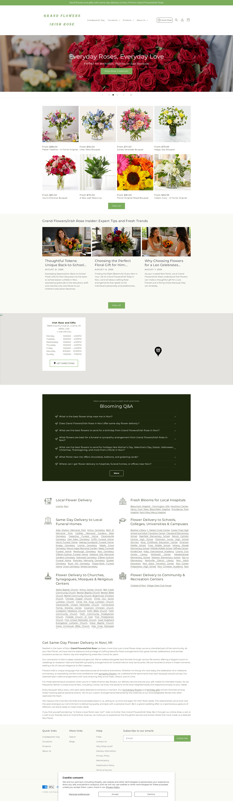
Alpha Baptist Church (67, 589)
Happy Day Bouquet (164, 149)
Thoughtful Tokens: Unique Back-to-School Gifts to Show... (64, 263)
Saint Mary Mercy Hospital (153, 512)
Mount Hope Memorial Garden (82, 548)
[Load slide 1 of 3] (109, 95)
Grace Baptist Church (102, 623)
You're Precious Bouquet (55, 198)
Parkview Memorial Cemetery (88, 560)
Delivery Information (106, 751)
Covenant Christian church (99, 608)
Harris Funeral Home (67, 542)
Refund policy (102, 760)
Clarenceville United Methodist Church (77, 604)
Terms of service (104, 770)
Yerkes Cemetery (88, 566)
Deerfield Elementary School (154, 536)
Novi (66, 506)
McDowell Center (161, 554)
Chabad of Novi (138, 585)
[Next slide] (124, 95)
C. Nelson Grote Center (158, 530)
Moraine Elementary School (166, 557)
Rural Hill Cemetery (79, 563)
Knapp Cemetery (65, 545)
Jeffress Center (180, 548)
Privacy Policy (113, 787)
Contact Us (101, 741)
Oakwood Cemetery (86, 557)
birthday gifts (153, 689)
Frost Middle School (159, 545)
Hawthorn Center (179, 506)
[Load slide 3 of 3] (117, 95)
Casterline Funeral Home (83, 536)
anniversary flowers (132, 689)
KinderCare (136, 551)
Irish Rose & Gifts (56, 792)
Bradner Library (138, 530)
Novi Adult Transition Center (158, 563)
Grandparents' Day (51, 737)
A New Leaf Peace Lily (91, 198)
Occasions (47, 741)
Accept (115, 794)
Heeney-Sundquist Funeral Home (96, 542)
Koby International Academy (159, 551)
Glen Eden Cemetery (78, 539)
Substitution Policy (105, 765)
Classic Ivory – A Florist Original (170, 198)
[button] (113, 20)
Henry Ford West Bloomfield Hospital (150, 509)
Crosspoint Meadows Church (71, 611)
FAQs (98, 737)
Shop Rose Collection (116, 71)
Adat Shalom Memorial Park (71, 530)
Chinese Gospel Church (79, 598)
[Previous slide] (102, 95)
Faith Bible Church (97, 611)
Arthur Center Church (90, 589)
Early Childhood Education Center (159, 542)
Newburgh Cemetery (84, 551)
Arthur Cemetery (96, 530)
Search (72, 737)
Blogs (72, 741)
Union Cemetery (71, 566)
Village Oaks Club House (159, 585)
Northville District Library (159, 560)
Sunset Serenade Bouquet (130, 149)
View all (116, 206)
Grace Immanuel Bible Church (73, 626)
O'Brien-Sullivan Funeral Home (72, 554)
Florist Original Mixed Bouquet (133, 198)
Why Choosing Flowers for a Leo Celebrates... (164, 263)
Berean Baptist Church (88, 592)
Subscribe (182, 738)
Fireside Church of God (79, 617)
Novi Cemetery (106, 551)
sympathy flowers (107, 673)
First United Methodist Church (80, 620)
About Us (46, 751)
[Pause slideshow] (130, 95)
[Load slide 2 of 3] (113, 95)
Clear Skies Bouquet (90, 149)
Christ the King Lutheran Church (95, 602)
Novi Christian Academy (170, 566)
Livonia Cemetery (87, 545)
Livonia (59, 506)
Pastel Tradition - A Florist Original (60, 149)
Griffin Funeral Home (102, 539)
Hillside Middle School (161, 548)
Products (46, 746)
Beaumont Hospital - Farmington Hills (150, 506)
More (116, 473)
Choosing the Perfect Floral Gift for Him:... (113, 263)
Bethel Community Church (77, 595)
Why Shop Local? (104, 746)
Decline (151, 794)
